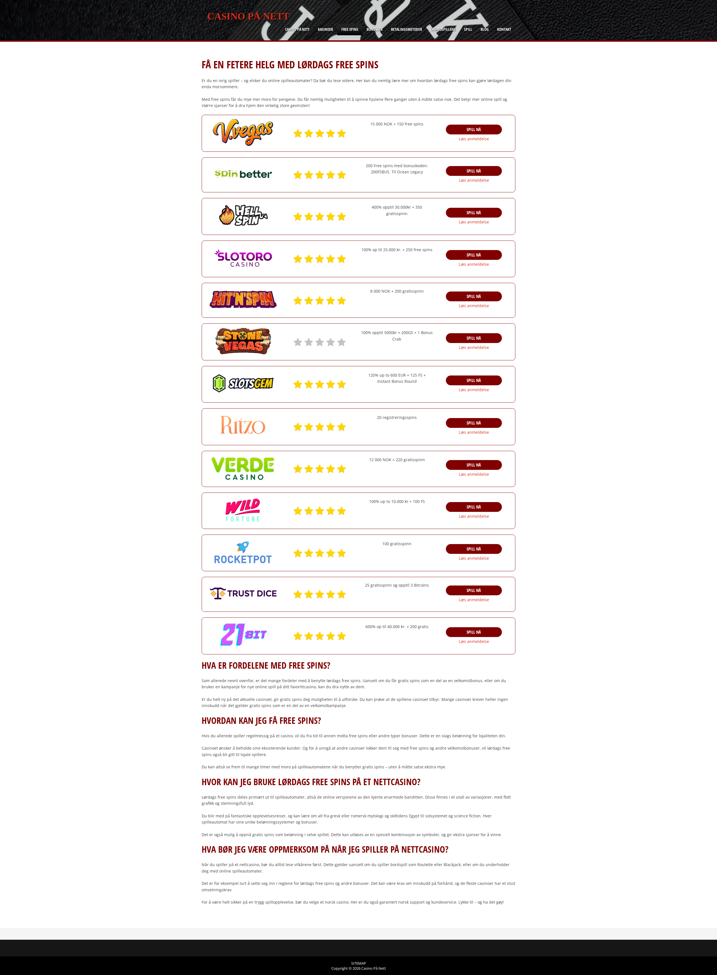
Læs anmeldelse (474, 138)
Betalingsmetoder (406, 29)
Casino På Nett (248, 16)
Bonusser (375, 29)
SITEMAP (358, 963)
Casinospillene (443, 29)
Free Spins (349, 29)
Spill (468, 29)
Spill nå (474, 129)
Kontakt (504, 29)
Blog (485, 29)
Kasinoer (325, 29)
